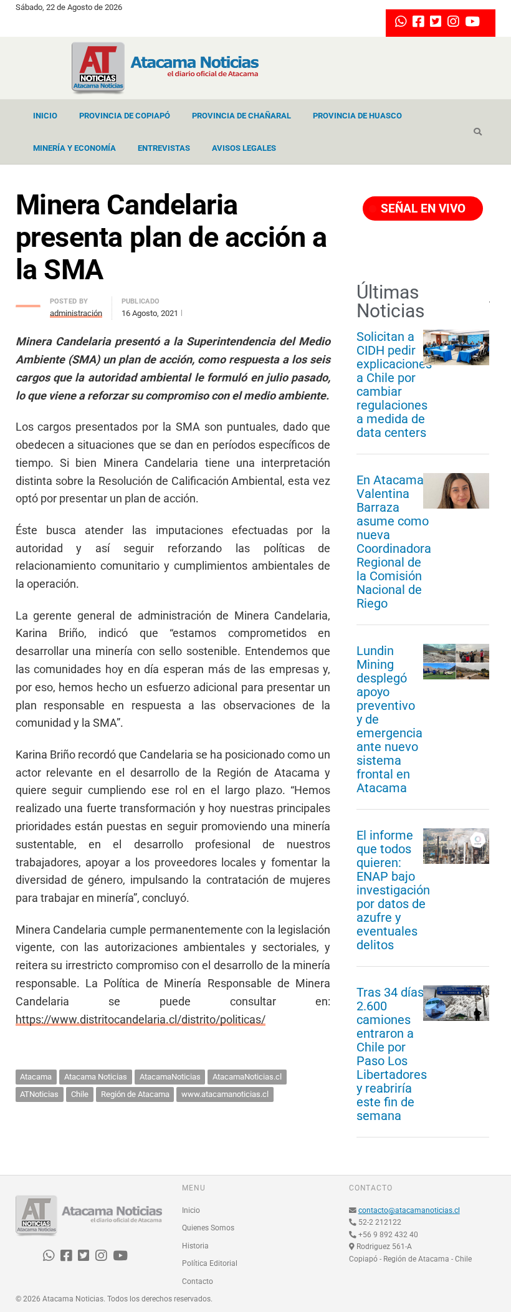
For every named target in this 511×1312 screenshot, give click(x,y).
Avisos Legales (244, 148)
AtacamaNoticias (170, 1076)
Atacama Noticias (95, 1076)
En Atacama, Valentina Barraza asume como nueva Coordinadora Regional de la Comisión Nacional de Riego (393, 541)
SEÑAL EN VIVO (422, 208)
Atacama (36, 1076)
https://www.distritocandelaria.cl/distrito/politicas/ (140, 1019)
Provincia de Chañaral (241, 115)
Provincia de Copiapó (124, 115)
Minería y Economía (74, 148)
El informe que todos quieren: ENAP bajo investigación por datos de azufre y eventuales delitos (393, 890)
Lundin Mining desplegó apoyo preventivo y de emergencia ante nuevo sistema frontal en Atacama (389, 719)
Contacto (197, 1281)
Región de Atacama (135, 1094)
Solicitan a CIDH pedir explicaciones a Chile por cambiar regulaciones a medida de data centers (394, 384)
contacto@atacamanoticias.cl (409, 1210)
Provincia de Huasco (357, 115)
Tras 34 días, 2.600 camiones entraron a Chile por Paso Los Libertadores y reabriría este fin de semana (391, 1054)
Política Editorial (209, 1263)
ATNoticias (39, 1094)
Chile (79, 1094)
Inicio (45, 115)
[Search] (478, 132)
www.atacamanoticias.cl (225, 1094)
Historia (195, 1246)
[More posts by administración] (28, 302)
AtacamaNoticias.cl (247, 1076)
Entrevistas (164, 148)
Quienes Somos (208, 1227)
